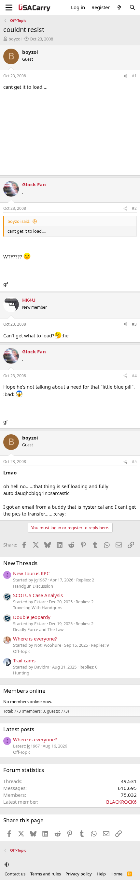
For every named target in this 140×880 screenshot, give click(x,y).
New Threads (20, 563)
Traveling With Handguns (37, 607)
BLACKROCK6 (121, 801)
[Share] (125, 76)
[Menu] (9, 7)
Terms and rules (45, 874)
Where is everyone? (35, 638)
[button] (6, 864)
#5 (134, 461)
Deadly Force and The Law (38, 629)
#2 (134, 208)
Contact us (15, 874)
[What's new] (119, 7)
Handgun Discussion (33, 586)
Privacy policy (78, 874)
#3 (134, 324)
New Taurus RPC (31, 573)
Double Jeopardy (31, 617)
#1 (134, 76)
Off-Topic (21, 651)
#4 (134, 375)
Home (116, 874)
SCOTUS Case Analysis (38, 595)
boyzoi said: (18, 221)
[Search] (132, 7)
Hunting (21, 673)
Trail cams (24, 660)
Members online (24, 690)
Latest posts (18, 729)
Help (101, 874)
